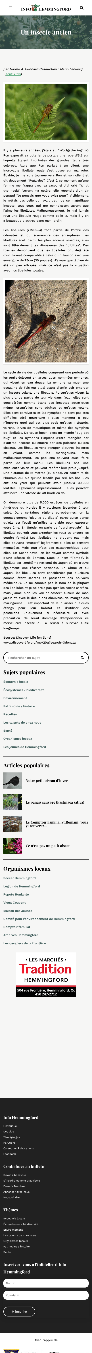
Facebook (9, 1154)
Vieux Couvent (14, 902)
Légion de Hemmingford (21, 886)
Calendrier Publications (18, 1148)
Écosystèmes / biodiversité (23, 690)
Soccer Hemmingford (19, 878)
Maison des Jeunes (17, 911)
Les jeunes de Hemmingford (24, 747)
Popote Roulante (16, 894)
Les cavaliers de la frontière (24, 943)
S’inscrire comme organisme (21, 1180)
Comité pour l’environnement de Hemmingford (39, 919)
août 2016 (13, 74)
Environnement (15, 698)
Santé (7, 730)
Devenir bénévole (14, 1175)
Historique (10, 1126)
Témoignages (11, 1137)
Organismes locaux (17, 738)
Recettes (10, 714)
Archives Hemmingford (20, 935)
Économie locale (15, 681)
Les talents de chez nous (22, 722)
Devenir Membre (14, 1186)
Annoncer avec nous (16, 1191)
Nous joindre (11, 1197)
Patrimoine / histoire (19, 706)
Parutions (9, 1142)
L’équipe (8, 1131)
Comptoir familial (16, 927)
